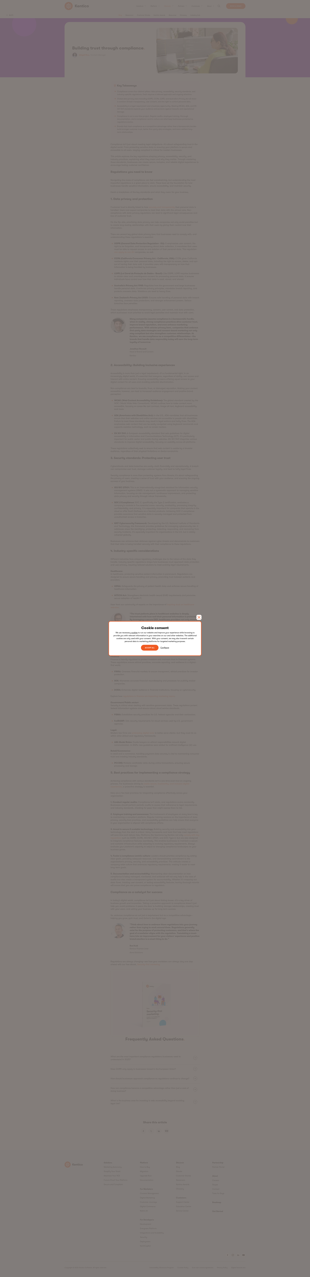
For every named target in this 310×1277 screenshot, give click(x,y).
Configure (164, 648)
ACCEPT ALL (150, 648)
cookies (134, 633)
